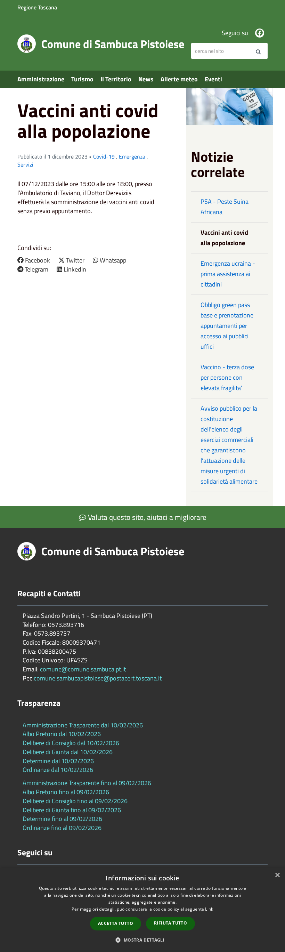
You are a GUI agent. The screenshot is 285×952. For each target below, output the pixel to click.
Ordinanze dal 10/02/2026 (58, 769)
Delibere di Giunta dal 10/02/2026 (68, 752)
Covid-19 (104, 156)
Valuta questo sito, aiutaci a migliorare (146, 517)
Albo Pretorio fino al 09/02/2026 (66, 792)
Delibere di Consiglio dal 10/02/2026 (71, 743)
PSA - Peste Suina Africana (225, 207)
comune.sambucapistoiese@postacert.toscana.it (98, 678)
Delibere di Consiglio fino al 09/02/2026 (75, 801)
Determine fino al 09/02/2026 (62, 818)
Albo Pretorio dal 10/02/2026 (62, 734)
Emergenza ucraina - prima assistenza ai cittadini (228, 274)
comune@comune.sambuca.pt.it (83, 669)
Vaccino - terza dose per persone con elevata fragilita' (227, 377)
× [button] (277, 875)
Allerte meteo (179, 79)
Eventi (213, 79)
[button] (142, 940)
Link (209, 909)
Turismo (82, 79)
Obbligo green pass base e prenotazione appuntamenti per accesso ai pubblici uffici (227, 325)
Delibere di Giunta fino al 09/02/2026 (72, 810)
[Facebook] (259, 33)
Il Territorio (115, 79)
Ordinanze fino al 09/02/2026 (62, 827)
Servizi (25, 164)
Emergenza (133, 156)
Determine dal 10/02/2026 (58, 761)
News (146, 79)
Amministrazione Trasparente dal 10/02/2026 (83, 725)
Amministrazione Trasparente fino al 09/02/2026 (87, 783)
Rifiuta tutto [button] (170, 923)
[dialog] (142, 910)
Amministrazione (40, 79)
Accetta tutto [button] (115, 923)
